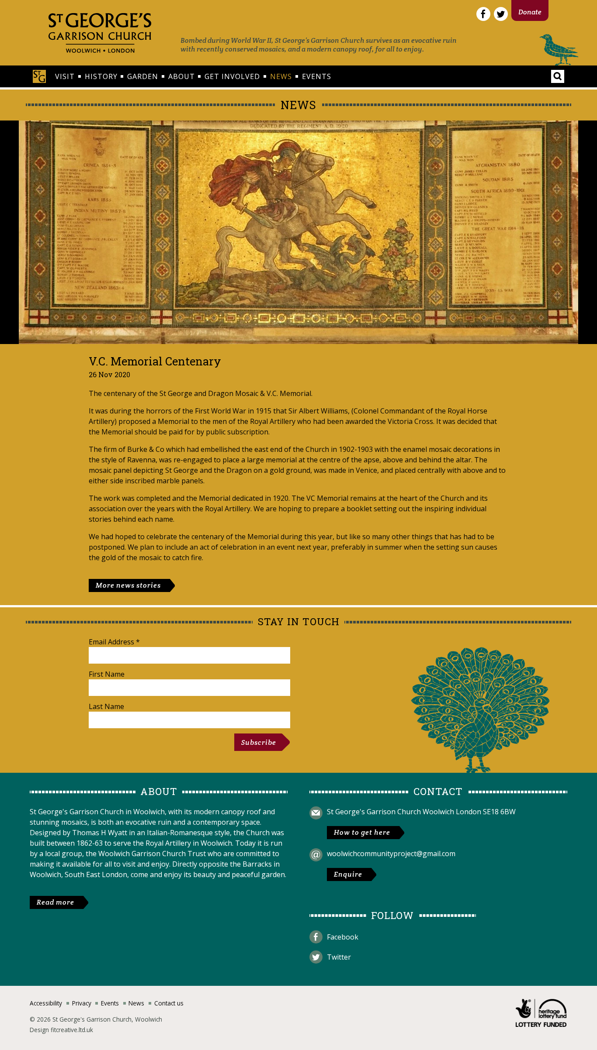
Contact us (169, 1003)
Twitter (339, 957)
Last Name (106, 706)
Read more (55, 902)
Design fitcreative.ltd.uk (61, 1030)
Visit (65, 76)
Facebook (342, 937)
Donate (529, 12)
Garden (142, 76)
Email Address (114, 642)
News (281, 76)
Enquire (348, 874)
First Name (107, 674)
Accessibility (46, 1003)
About (181, 76)
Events (316, 76)
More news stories (128, 585)
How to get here (362, 832)
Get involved (232, 76)
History (101, 76)
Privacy (81, 1003)
